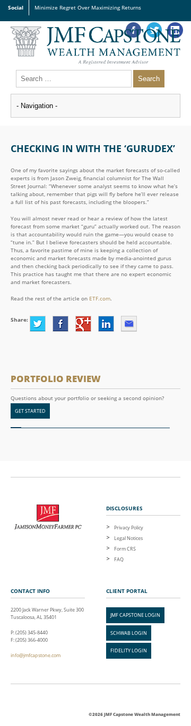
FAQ (119, 559)
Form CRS (125, 548)
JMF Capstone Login (135, 615)
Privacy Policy (128, 527)
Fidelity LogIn (128, 650)
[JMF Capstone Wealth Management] (95, 45)
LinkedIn (106, 324)
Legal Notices (128, 538)
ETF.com (99, 298)
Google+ (83, 324)
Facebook (60, 324)
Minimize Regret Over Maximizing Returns (87, 7)
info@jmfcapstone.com (35, 655)
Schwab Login (128, 633)
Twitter (38, 324)
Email (129, 324)
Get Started (30, 411)
